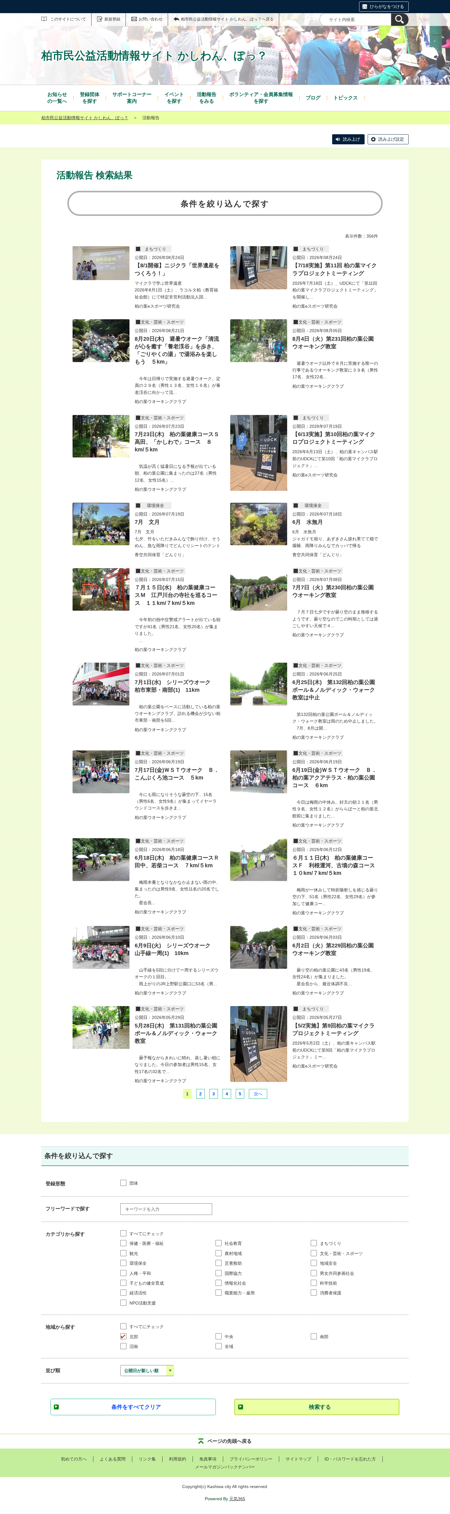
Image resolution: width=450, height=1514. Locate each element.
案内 (132, 98)
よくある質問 (113, 1459)
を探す (89, 98)
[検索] (400, 19)
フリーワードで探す (68, 1208)
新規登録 (112, 19)
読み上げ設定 (391, 139)
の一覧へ (57, 98)
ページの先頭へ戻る (230, 1441)
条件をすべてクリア (136, 1407)
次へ (258, 1093)
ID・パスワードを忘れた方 (350, 1459)
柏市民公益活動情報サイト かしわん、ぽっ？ (84, 117)
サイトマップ (298, 1459)
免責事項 (207, 1459)
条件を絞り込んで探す (225, 203)
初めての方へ (74, 1459)
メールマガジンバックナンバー (225, 1466)
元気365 (237, 1498)
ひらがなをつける (387, 6)
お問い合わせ (151, 19)
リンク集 (147, 1459)
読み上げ (351, 139)
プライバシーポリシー (251, 1459)
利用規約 (177, 1459)
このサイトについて (68, 19)
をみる (206, 98)
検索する (320, 1407)
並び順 (53, 1370)
